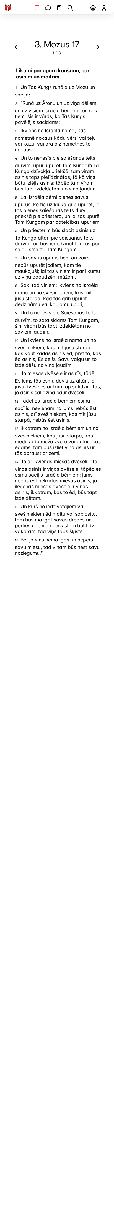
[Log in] (104, 7)
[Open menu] (93, 7)
